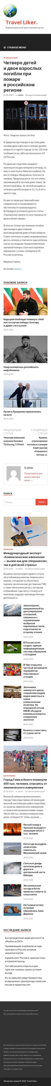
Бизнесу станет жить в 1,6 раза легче (35, 732)
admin (20, 95)
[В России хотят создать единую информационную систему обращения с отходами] (12, 652)
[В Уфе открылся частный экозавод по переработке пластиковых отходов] (12, 674)
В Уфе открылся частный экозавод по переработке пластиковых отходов (35, 670)
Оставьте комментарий (36, 95)
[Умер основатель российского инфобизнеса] (25, 363)
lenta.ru (18, 268)
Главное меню (16, 47)
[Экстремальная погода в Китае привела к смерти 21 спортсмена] (12, 895)
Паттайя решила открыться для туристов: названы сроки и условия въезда (23, 969)
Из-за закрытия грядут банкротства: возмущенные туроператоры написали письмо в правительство (25, 981)
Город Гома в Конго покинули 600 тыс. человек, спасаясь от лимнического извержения (25, 783)
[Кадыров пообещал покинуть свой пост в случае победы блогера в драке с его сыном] (25, 316)
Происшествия (11, 58)
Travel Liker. (22, 22)
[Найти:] (25, 502)
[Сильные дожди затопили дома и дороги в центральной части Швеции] (12, 873)
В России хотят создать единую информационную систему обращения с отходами (34, 648)
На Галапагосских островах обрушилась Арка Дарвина (33, 909)
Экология (8, 549)
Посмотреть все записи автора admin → (33, 477)
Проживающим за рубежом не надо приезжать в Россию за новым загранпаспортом (23, 949)
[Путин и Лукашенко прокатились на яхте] (25, 408)
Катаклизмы (9, 776)
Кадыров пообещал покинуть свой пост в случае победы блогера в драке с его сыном (24, 322)
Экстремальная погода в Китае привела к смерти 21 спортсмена (34, 890)
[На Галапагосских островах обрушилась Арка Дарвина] (12, 915)
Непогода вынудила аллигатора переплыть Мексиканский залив (34, 848)
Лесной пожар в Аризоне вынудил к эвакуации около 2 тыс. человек (34, 829)
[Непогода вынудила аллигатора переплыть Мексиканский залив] (12, 854)
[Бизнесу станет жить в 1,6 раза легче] (12, 740)
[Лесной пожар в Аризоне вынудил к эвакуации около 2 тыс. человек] (12, 834)
